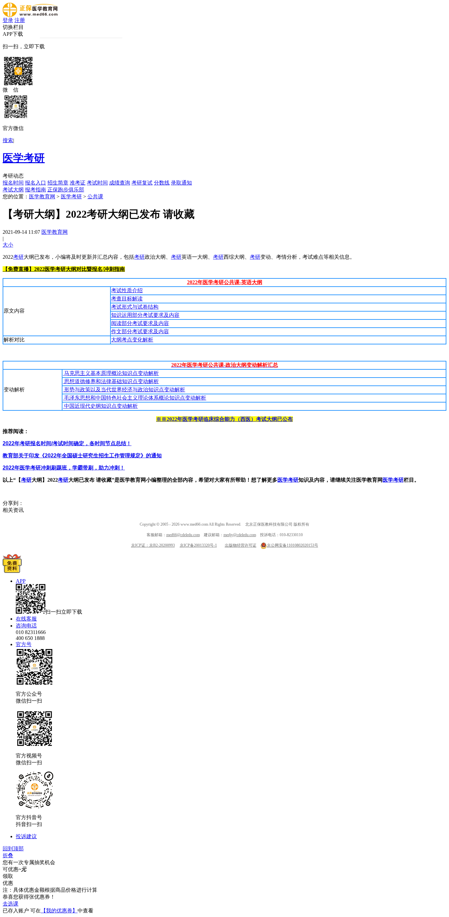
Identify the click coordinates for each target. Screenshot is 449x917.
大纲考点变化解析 (132, 339)
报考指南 (35, 189)
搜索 (8, 140)
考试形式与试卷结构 (134, 307)
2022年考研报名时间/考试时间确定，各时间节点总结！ (67, 443)
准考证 (77, 183)
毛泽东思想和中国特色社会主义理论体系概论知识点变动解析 (134, 398)
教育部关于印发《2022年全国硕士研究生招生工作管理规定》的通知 (82, 455)
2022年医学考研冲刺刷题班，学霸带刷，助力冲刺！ (64, 467)
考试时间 (97, 183)
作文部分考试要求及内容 (140, 331)
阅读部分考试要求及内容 (140, 323)
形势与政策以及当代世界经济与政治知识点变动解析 (124, 389)
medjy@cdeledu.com (240, 535)
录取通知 (181, 183)
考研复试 (142, 183)
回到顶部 (13, 848)
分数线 (162, 183)
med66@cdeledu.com (183, 535)
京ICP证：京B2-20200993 (153, 545)
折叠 (8, 855)
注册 (19, 20)
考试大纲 (13, 189)
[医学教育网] (30, 15)
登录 (8, 20)
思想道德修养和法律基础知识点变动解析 (111, 381)
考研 (18, 257)
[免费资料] (12, 571)
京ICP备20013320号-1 (198, 545)
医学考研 (24, 158)
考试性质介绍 (127, 290)
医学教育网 (42, 196)
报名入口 (35, 183)
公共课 (95, 196)
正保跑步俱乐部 (65, 189)
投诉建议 (26, 836)
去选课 (10, 903)
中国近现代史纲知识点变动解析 (100, 406)
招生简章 (57, 183)
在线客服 (26, 619)
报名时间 (13, 183)
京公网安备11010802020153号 (292, 545)
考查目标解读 (127, 298)
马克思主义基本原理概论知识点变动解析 (111, 373)
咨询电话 (26, 625)
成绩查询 (119, 183)
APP (21, 581)
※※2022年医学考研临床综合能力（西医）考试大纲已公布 (224, 419)
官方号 (24, 644)
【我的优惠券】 (59, 910)
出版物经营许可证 (240, 545)
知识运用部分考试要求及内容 (145, 315)
